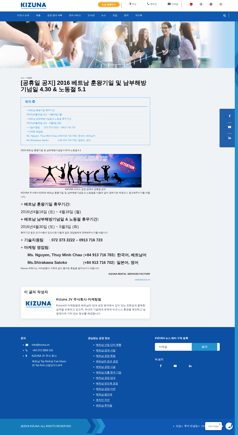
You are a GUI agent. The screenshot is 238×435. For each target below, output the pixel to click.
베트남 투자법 (104, 405)
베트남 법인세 (104, 394)
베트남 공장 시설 (105, 366)
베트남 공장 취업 (105, 355)
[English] (211, 4)
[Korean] (201, 4)
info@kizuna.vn (41, 344)
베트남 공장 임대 (105, 377)
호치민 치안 (103, 400)
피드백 (138, 15)
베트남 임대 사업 (105, 350)
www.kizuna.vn (142, 279)
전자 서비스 (75, 15)
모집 (178, 426)
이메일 (174, 4)
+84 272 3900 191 (42, 350)
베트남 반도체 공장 (107, 383)
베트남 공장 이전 (105, 389)
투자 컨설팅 (191, 426)
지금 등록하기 (109, 4)
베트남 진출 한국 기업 (108, 372)
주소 (134, 4)
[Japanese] (220, 4)
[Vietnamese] (191, 4)
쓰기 (204, 346)
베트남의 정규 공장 (107, 361)
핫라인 (153, 4)
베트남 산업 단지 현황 (108, 344)
